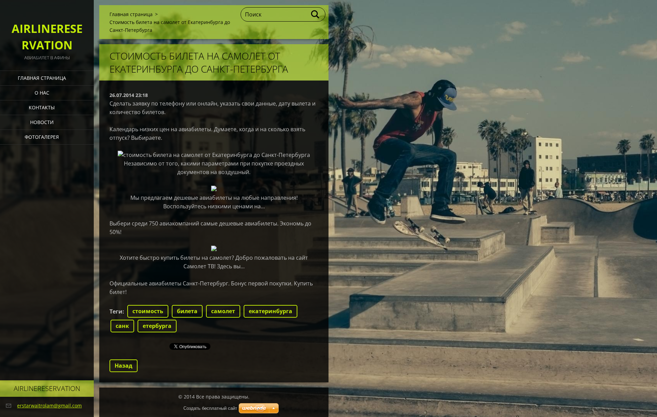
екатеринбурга (270, 311)
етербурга (157, 326)
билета (187, 311)
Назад (123, 365)
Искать (315, 14)
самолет (223, 311)
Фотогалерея (42, 137)
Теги (116, 311)
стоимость (147, 311)
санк (122, 326)
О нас (42, 92)
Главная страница (42, 78)
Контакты (42, 107)
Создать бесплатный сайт (210, 408)
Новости (42, 122)
